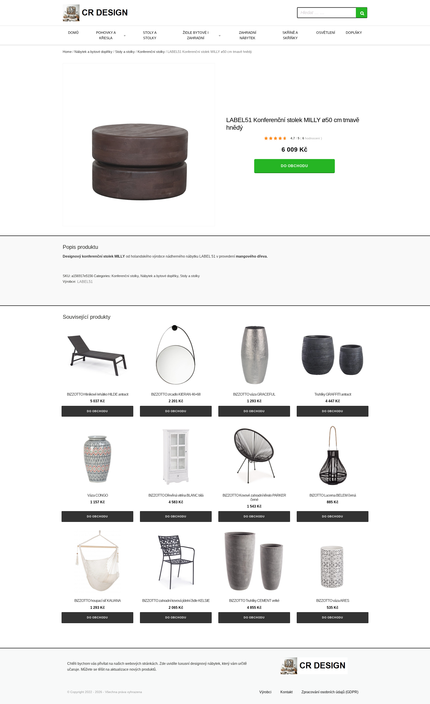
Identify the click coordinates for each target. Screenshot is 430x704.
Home (67, 52)
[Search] (361, 12)
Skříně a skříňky (290, 35)
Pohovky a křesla (106, 35)
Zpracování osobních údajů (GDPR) (329, 692)
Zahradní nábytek (247, 35)
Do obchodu (294, 166)
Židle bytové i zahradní (196, 35)
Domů (73, 32)
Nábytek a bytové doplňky (93, 52)
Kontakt (286, 692)
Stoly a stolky (150, 35)
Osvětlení (325, 32)
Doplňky (354, 32)
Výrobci (265, 692)
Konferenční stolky (151, 52)
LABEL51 (85, 282)
